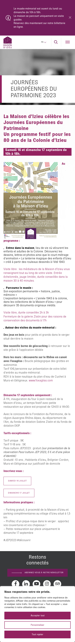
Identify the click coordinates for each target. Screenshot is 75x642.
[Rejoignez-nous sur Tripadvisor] (57, 584)
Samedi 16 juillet (17, 481)
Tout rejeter (37, 634)
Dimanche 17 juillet (19, 493)
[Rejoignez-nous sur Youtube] (36, 584)
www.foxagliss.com (41, 380)
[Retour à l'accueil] (7, 42)
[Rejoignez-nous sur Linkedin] (26, 584)
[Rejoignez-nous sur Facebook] (15, 584)
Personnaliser (37, 625)
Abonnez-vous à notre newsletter (44, 573)
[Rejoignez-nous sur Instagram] (47, 584)
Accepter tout (37, 615)
